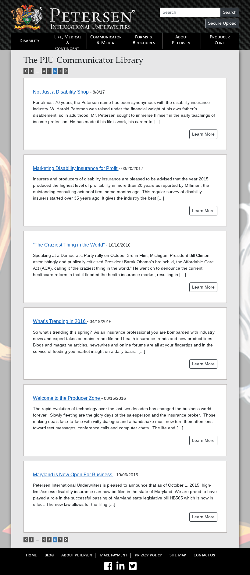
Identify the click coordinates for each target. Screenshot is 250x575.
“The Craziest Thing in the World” (69, 244)
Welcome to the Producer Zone (67, 398)
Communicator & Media (106, 40)
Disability (29, 41)
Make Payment (113, 555)
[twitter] (133, 566)
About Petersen (181, 40)
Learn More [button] (203, 134)
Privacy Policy (148, 555)
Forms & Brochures (144, 40)
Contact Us (204, 555)
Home (31, 555)
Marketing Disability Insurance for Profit (76, 168)
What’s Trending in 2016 (60, 321)
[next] (66, 71)
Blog (49, 555)
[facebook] (108, 566)
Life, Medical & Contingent (67, 43)
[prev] (25, 71)
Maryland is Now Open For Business (73, 474)
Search (230, 12)
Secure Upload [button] (222, 23)
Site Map (178, 555)
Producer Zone (220, 40)
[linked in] (120, 566)
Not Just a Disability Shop (61, 91)
